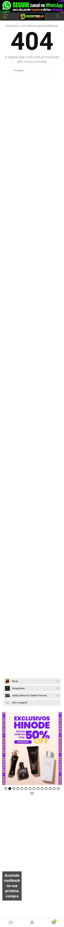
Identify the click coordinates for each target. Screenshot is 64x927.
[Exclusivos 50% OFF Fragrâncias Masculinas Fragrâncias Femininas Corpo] (32, 749)
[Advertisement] (32, 839)
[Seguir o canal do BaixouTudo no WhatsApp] (32, 6)
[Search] (57, 16)
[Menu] (5, 16)
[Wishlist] (11, 923)
